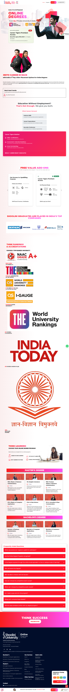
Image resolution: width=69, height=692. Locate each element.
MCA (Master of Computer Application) (12, 673)
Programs (48, 2)
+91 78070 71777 (39, 689)
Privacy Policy (38, 664)
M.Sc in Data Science (32, 502)
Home (44, 2)
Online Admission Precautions (39, 672)
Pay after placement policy (39, 675)
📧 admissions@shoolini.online (10, 685)
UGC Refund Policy (39, 668)
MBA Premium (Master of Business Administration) (51, 483)
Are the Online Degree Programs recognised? (18, 556)
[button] (7, 190)
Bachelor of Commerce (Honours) (11, 661)
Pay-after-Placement (27, 664)
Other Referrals (28, 679)
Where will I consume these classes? (15, 599)
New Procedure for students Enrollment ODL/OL (39, 678)
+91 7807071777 (61, 2)
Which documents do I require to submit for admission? (20, 550)
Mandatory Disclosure (37, 657)
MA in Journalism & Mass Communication (13, 678)
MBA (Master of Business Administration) (12, 668)
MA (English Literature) (33, 481)
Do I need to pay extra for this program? (16, 593)
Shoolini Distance (29, 673)
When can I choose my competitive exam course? (19, 587)
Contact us (27, 671)
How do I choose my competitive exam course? (18, 581)
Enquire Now (35, 621)
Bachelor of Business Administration (11, 659)
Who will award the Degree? (13, 568)
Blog (25, 669)
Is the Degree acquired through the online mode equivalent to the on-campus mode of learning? (32, 562)
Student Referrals (29, 667)
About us (27, 659)
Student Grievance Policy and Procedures (39, 661)
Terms (36, 666)
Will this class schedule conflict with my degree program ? (21, 605)
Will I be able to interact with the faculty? (16, 574)
